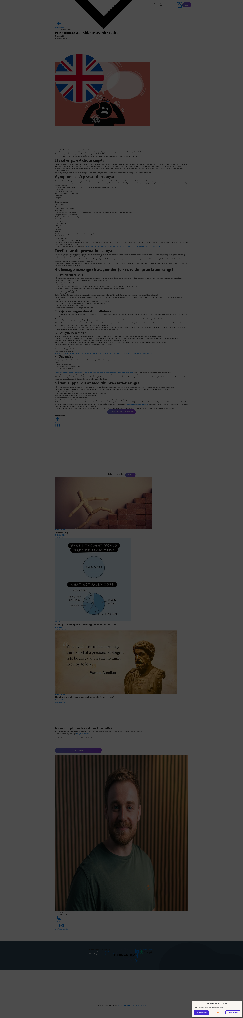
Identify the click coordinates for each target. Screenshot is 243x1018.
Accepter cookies (201, 1012)
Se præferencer (233, 1012)
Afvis (217, 1012)
